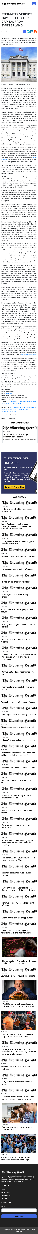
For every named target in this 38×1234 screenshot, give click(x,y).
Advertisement (6, 1195)
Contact (4, 1198)
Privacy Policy (5, 1192)
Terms (3, 1190)
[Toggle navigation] (34, 3)
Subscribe (19, 1216)
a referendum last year (28, 355)
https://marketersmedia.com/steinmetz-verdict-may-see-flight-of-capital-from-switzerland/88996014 (19, 409)
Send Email (8, 394)
